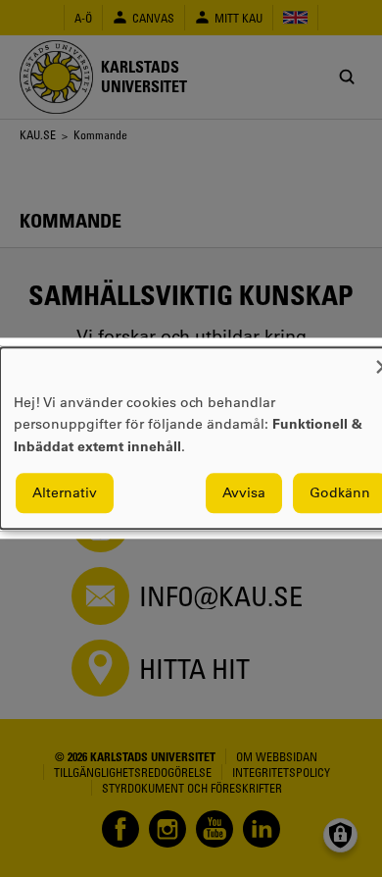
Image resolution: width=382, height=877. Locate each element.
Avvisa (243, 493)
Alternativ (64, 493)
